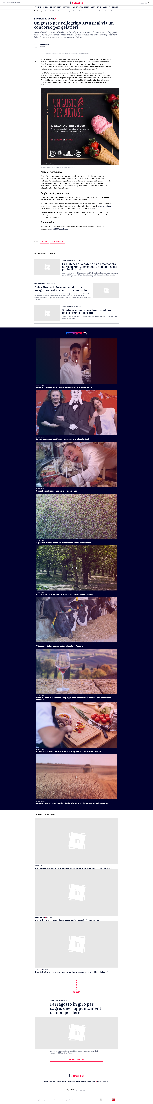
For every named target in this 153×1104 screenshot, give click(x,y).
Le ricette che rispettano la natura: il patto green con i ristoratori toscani (68, 751)
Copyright (67, 1100)
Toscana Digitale (49, 11)
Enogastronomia (44, 18)
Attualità (38, 969)
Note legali (37, 1100)
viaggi (105, 7)
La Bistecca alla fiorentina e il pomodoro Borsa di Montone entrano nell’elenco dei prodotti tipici (89, 266)
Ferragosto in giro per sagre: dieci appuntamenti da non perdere (76, 1008)
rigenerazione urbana (96, 11)
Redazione (77, 306)
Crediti (62, 1100)
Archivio (85, 1100)
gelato (44, 242)
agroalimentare (59, 11)
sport (104, 11)
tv (109, 7)
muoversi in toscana (80, 11)
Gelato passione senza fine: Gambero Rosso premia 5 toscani (86, 311)
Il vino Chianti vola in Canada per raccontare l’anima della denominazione (67, 920)
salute (93, 7)
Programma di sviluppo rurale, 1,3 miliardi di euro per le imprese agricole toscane (72, 803)
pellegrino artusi (57, 242)
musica (86, 7)
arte (108, 11)
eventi (88, 11)
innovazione (66, 7)
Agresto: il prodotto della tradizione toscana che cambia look (63, 542)
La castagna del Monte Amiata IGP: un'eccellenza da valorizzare (64, 594)
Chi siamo (74, 1100)
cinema (66, 11)
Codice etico (56, 1100)
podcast (115, 7)
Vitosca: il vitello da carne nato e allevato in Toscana (59, 646)
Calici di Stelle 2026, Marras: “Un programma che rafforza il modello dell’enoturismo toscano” (73, 699)
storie (99, 7)
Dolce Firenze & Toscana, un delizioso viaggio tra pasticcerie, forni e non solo (60, 289)
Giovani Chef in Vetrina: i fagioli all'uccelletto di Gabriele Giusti (64, 387)
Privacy (43, 1100)
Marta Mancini (44, 45)
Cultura (37, 865)
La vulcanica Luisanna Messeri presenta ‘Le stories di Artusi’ (62, 439)
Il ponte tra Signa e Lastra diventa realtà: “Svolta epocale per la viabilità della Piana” (71, 972)
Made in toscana (77, 7)
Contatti (80, 1100)
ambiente (38, 7)
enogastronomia (55, 7)
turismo (112, 11)
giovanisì (71, 11)
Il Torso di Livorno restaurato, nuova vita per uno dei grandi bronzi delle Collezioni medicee (74, 868)
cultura (45, 7)
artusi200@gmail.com (59, 229)
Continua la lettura (76, 1059)
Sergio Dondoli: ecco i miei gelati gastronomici (56, 491)
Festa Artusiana (104, 206)
